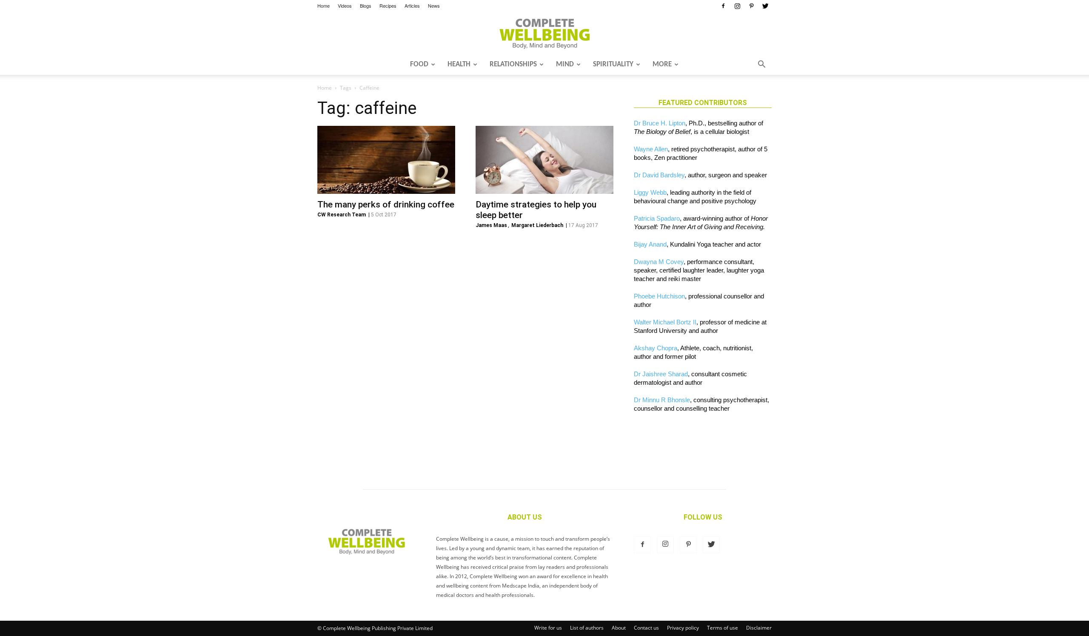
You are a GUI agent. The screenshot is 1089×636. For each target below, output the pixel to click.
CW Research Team (341, 215)
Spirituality (613, 64)
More (662, 64)
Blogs (365, 5)
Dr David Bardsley (659, 175)
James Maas (491, 225)
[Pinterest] (751, 6)
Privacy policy (683, 627)
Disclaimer (759, 627)
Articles (412, 5)
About (619, 627)
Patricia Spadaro (657, 218)
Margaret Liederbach (537, 225)
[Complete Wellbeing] (544, 33)
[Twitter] (765, 6)
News (434, 5)
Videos (345, 5)
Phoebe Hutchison (659, 296)
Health (459, 64)
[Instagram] (737, 6)
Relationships (513, 64)
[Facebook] (723, 6)
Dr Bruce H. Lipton (659, 123)
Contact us (646, 627)
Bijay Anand (650, 244)
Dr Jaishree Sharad (661, 374)
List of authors (587, 627)
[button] (761, 65)
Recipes (387, 5)
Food (419, 64)
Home (323, 5)
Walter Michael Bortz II (665, 322)
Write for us (548, 627)
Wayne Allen (651, 149)
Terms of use (722, 627)
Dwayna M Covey (659, 261)
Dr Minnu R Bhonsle (662, 399)
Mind (565, 64)
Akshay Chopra (655, 348)
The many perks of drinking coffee (385, 204)
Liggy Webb (650, 192)
